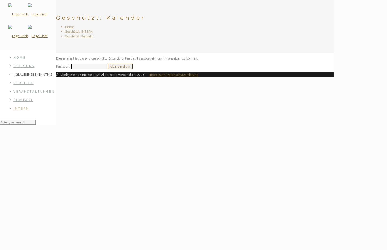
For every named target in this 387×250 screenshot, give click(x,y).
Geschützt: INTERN (79, 31)
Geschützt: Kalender (79, 36)
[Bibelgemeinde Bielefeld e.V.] (28, 25)
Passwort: (63, 66)
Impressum (157, 75)
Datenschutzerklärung (182, 75)
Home (69, 27)
